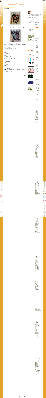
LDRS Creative (36, 234)
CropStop (36, 154)
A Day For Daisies (36, 104)
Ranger (35, 288)
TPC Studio (36, 368)
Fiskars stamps (36, 188)
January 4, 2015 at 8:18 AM (8, 56)
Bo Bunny (36, 123)
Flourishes (36, 191)
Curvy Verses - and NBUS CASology (38, 81)
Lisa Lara (7, 51)
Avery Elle (36, 114)
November (37, 52)
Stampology (36, 337)
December (37, 51)
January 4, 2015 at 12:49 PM (9, 67)
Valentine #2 (37, 67)
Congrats (36, 147)
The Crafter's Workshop (37, 356)
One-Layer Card (36, 262)
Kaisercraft (36, 227)
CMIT (35, 143)
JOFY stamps (36, 224)
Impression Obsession (37, 219)
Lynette (32, 11)
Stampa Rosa (36, 331)
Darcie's (36, 158)
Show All (33, 33)
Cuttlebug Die (36, 156)
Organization (36, 264)
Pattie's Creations (36, 272)
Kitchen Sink (36, 230)
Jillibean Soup (36, 222)
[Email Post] (11, 47)
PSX (35, 283)
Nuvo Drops (36, 260)
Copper (35, 149)
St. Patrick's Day (36, 329)
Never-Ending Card (37, 258)
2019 (36, 47)
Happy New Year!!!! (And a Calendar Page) (38, 92)
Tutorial (35, 369)
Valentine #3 (37, 65)
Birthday (7, 48)
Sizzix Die (36, 322)
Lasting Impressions (37, 232)
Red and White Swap (37, 66)
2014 (36, 94)
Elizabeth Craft (36, 180)
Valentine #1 (37, 68)
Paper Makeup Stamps (37, 267)
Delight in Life (37, 84)
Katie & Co (36, 229)
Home (15, 75)
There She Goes (36, 360)
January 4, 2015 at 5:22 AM (8, 53)
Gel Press (36, 197)
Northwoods (36, 259)
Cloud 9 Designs (36, 142)
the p (35, 357)
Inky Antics (36, 221)
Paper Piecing (36, 268)
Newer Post (6, 75)
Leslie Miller (7, 68)
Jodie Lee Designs (37, 223)
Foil (35, 194)
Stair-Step (36, 330)
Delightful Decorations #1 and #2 (37, 74)
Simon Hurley (36, 320)
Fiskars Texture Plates (37, 189)
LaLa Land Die (36, 231)
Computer (36, 145)
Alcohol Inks (36, 106)
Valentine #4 (37, 64)
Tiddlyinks (36, 363)
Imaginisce (36, 217)
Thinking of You (36, 361)
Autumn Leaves (36, 113)
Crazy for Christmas (38, 86)
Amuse (35, 109)
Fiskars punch (36, 187)
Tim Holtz (36, 364)
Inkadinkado (36, 220)
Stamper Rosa (36, 334)
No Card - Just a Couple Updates (38, 69)
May (36, 57)
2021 (36, 45)
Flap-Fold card (36, 190)
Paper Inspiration (36, 266)
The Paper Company (37, 358)
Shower (35, 319)
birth (35, 120)
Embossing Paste (36, 182)
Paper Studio (36, 270)
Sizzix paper (36, 324)
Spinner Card (36, 327)
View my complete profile (30, 18)
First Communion (36, 185)
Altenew (36, 108)
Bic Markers (36, 119)
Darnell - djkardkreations (31, 32)
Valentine (36, 373)
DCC (35, 160)
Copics (35, 148)
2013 (36, 95)
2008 (36, 99)
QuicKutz (36, 286)
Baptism (36, 116)
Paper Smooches (36, 269)
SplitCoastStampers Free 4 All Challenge (38, 62)
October (37, 53)
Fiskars (35, 186)
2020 (36, 46)
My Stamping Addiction (14, 4)
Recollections (36, 289)
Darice (35, 159)
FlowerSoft (36, 192)
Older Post (25, 75)
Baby (35, 115)
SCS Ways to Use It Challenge (38, 315)
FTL (35, 196)
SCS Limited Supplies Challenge (38, 311)
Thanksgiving (36, 355)
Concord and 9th (36, 146)
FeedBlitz (38, 24)
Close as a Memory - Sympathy (38, 85)
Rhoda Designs (36, 292)
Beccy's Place (36, 118)
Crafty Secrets (36, 152)
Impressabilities (36, 218)
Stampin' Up (36, 335)
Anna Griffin (36, 111)
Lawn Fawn (36, 233)
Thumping (36, 362)
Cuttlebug (36, 155)
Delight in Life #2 (37, 83)
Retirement (36, 291)
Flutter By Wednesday (37, 193)
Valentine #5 (37, 63)
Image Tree (36, 216)
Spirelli (35, 328)
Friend (35, 195)
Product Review (36, 282)
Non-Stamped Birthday (37, 88)
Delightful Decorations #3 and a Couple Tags (37, 72)
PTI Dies (36, 284)
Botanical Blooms (37, 87)
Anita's (35, 110)
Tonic (35, 367)
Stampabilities (36, 332)
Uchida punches (36, 371)
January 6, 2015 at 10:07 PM (9, 71)
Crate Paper (36, 153)
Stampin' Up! (14, 48)
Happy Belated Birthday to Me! (38, 90)
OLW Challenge (36, 261)
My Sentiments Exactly (37, 255)
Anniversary (36, 112)
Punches (36, 285)
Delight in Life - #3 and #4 (38, 82)
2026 (36, 41)
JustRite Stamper (36, 225)
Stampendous (36, 333)
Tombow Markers (36, 366)
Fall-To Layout (36, 183)
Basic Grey (36, 117)
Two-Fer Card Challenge (37, 370)
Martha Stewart (9, 48)
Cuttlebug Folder (36, 157)
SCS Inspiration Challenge (37, 310)
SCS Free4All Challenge (37, 309)
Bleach (35, 122)
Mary (6, 64)
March (37, 59)
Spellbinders (36, 326)
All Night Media (36, 107)
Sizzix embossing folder (37, 323)
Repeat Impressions (37, 290)
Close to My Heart (36, 141)
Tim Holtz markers (37, 365)
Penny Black (36, 273)
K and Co (36, 226)
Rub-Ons (36, 293)
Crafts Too (36, 151)
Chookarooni (7, 61)
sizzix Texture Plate (37, 325)
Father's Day (36, 184)
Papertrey (12, 48)
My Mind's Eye (36, 254)
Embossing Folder (36, 181)
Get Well (36, 198)
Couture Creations (36, 150)
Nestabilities (36, 257)
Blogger (26, 396)
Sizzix (35, 321)
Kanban (35, 228)
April (36, 58)
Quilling (35, 287)
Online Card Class (36, 263)
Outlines (36, 265)
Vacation (36, 372)
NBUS (35, 256)
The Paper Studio (36, 359)
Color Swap (36, 144)
